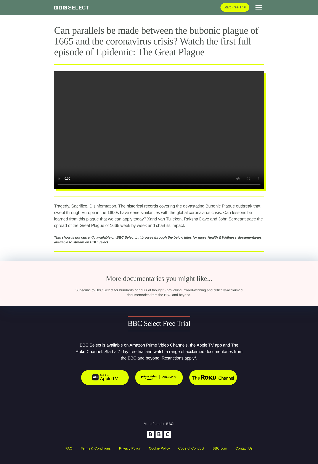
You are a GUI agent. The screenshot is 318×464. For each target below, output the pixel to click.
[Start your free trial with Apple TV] (105, 377)
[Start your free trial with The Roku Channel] (213, 377)
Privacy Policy (130, 448)
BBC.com (219, 448)
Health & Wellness (222, 237)
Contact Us (243, 448)
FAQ (69, 448)
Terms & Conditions (96, 448)
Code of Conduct (191, 448)
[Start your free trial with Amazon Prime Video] (159, 377)
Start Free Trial (234, 7)
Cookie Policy (159, 448)
